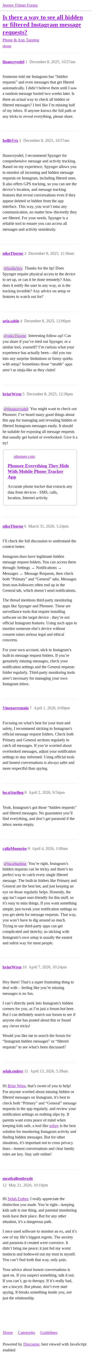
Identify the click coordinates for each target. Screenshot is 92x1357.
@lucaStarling (15, 864)
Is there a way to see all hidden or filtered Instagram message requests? (43, 24)
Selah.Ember (18, 1199)
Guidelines (48, 1332)
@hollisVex (13, 268)
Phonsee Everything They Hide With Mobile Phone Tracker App (38, 471)
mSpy (54, 1126)
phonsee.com (24, 456)
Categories (26, 1332)
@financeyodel (16, 409)
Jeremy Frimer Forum (20, 5)
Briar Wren (17, 1086)
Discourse (31, 1344)
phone (7, 46)
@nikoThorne (15, 336)
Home (8, 1332)
